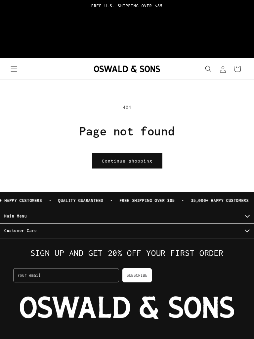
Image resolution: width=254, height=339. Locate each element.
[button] (14, 69)
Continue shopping (127, 161)
